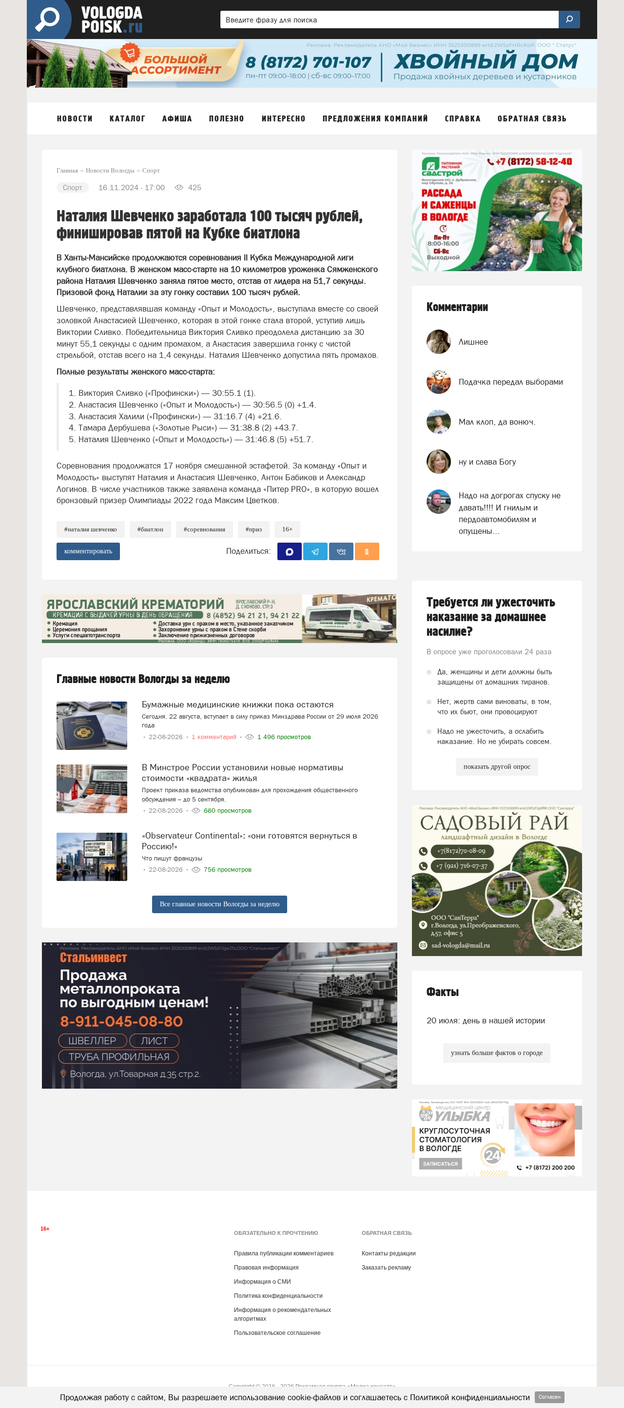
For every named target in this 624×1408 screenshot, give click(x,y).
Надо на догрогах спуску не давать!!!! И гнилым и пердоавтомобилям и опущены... (510, 513)
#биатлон (150, 529)
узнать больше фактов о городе (497, 1052)
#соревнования (204, 529)
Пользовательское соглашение (277, 1333)
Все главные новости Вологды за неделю (219, 904)
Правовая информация (266, 1267)
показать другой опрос (497, 766)
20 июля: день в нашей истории (486, 1020)
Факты (443, 992)
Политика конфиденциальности (278, 1295)
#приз (254, 529)
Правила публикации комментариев (283, 1253)
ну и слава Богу (487, 462)
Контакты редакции (389, 1253)
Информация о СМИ (262, 1281)
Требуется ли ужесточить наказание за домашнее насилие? (491, 617)
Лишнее (473, 342)
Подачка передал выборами (511, 382)
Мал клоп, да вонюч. (497, 422)
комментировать (88, 551)
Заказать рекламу (386, 1267)
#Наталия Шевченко (90, 529)
